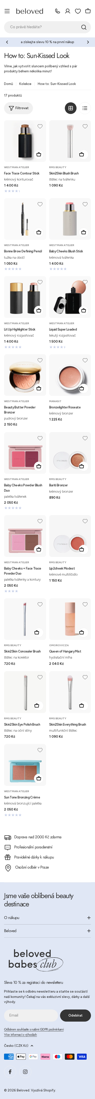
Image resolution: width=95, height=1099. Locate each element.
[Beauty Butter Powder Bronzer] (25, 375)
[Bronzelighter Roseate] (70, 375)
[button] (7, 42)
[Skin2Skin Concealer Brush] (25, 619)
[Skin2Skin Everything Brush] (70, 692)
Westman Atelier (16, 167)
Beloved (23, 1090)
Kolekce (25, 84)
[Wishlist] (78, 11)
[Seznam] (85, 108)
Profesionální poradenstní (33, 847)
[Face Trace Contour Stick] (25, 141)
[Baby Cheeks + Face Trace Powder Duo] (25, 536)
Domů (8, 84)
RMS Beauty (57, 167)
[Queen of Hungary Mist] (70, 619)
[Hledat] (84, 27)
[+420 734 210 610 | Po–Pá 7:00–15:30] (57, 11)
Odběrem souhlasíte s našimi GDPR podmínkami (34, 1029)
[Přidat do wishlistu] (40, 126)
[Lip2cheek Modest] (70, 536)
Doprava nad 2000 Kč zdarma (37, 837)
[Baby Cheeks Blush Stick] (70, 219)
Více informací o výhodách (20, 1034)
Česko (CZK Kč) (16, 1046)
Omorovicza (59, 645)
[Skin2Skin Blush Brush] (70, 141)
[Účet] (68, 11)
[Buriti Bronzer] (70, 453)
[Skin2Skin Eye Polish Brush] (25, 692)
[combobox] (47, 27)
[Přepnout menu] (7, 11)
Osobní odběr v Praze (32, 867)
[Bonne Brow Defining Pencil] (25, 219)
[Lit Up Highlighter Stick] (25, 297)
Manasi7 (55, 401)
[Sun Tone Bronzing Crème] (25, 765)
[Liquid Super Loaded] (70, 297)
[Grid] (71, 108)
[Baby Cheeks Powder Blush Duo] (25, 453)
